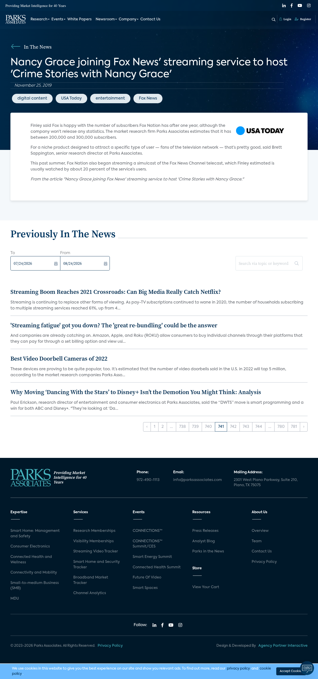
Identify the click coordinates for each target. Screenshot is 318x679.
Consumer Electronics (30, 546)
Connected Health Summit (157, 567)
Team (257, 541)
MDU (14, 598)
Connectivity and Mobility (33, 572)
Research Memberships (94, 531)
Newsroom (105, 19)
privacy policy (238, 668)
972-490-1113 (148, 480)
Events (57, 19)
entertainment (110, 99)
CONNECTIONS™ (147, 531)
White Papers (79, 19)
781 (294, 427)
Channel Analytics (89, 593)
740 (208, 427)
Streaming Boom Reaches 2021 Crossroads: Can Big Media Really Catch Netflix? (115, 292)
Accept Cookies (291, 671)
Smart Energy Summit (152, 557)
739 (195, 427)
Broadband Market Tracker (90, 580)
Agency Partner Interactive (283, 645)
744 (258, 427)
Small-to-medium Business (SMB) (34, 585)
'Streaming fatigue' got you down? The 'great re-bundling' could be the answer (113, 325)
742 (233, 427)
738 (182, 427)
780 (281, 427)
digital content (32, 99)
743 (246, 427)
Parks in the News (208, 551)
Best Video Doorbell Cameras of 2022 (58, 358)
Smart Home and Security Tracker (96, 564)
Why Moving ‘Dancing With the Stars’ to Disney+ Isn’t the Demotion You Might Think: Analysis (135, 392)
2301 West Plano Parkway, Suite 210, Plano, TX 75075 (266, 482)
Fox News (148, 99)
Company (127, 19)
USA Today (71, 99)
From (65, 253)
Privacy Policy (264, 562)
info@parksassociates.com (197, 480)
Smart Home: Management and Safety (35, 533)
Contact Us (150, 19)
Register (305, 19)
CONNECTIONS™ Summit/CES (147, 544)
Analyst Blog (203, 541)
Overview (260, 531)
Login (287, 19)
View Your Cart (205, 587)
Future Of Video (147, 577)
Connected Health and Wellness (31, 559)
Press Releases (205, 531)
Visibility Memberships (93, 541)
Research (39, 19)
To (12, 253)
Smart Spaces (145, 588)
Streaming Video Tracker (95, 551)
